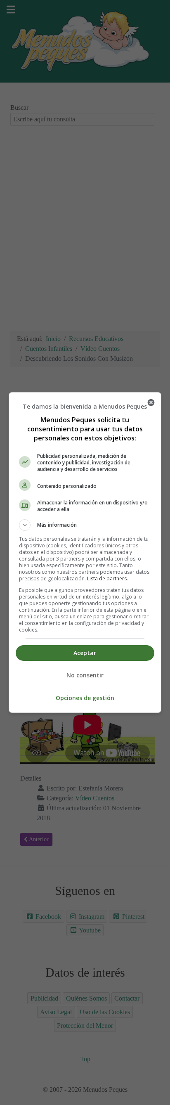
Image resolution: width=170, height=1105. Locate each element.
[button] (85, 525)
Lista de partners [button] (107, 578)
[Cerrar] (151, 402)
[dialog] (85, 552)
